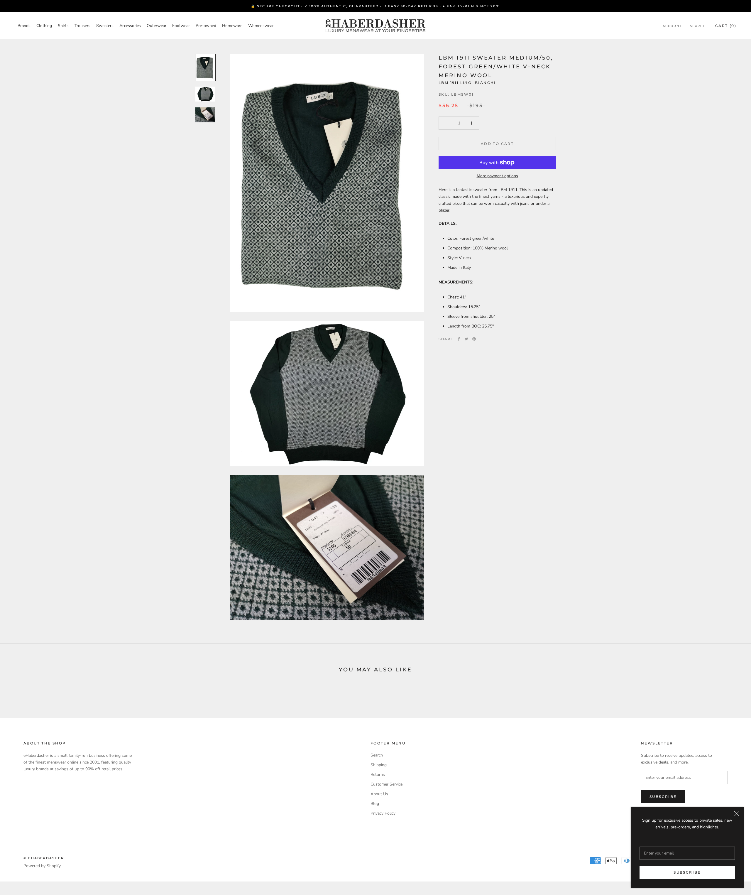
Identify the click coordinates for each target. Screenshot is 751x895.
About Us (379, 794)
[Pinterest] (474, 339)
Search (698, 26)
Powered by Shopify (42, 866)
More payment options (497, 176)
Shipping (379, 765)
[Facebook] (459, 339)
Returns (378, 774)
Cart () (725, 25)
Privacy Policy (383, 813)
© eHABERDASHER (43, 858)
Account (672, 26)
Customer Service (386, 784)
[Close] (736, 813)
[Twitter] (466, 339)
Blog (375, 803)
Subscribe (687, 872)
